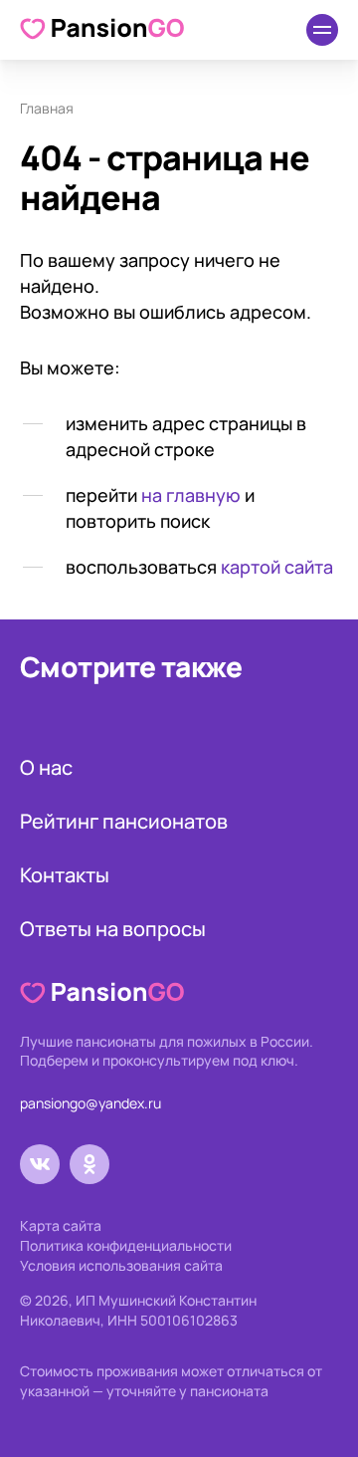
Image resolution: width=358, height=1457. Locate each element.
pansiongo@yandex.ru (90, 1102)
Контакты (64, 874)
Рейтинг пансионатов (124, 821)
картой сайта (277, 567)
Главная (47, 108)
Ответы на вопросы (113, 928)
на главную (191, 495)
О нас (46, 767)
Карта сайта (60, 1225)
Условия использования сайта (121, 1265)
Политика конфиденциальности (126, 1245)
